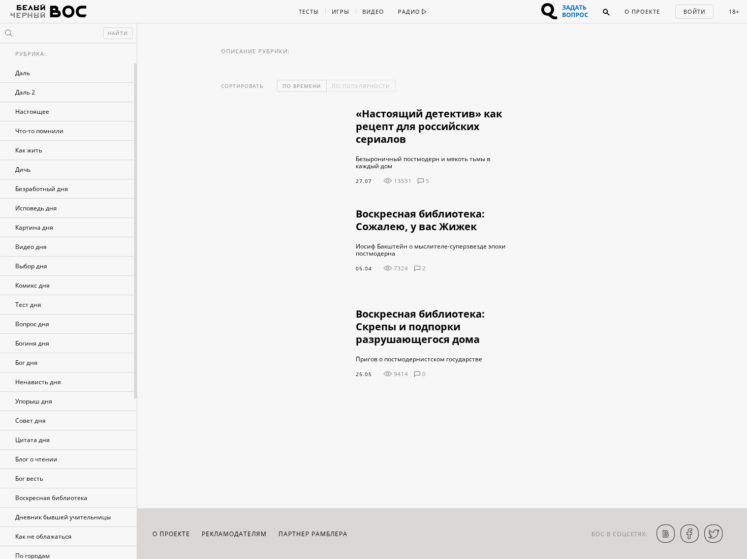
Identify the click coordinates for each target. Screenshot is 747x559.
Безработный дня (41, 188)
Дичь (22, 169)
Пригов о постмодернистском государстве (419, 359)
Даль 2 (25, 92)
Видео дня (31, 246)
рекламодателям (234, 534)
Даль (22, 73)
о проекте (171, 534)
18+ (734, 11)
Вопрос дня (32, 324)
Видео (373, 11)
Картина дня (34, 227)
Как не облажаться (43, 536)
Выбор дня (31, 266)
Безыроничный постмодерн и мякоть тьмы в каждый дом (423, 163)
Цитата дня (32, 440)
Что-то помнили (39, 131)
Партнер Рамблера (313, 534)
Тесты (309, 11)
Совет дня (30, 420)
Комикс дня (32, 285)
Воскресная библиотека (51, 497)
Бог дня (26, 362)
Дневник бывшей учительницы (63, 517)
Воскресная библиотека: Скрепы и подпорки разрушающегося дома (420, 326)
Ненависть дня (38, 382)
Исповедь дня (36, 208)
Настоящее (32, 111)
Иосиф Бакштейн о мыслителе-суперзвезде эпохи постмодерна (431, 250)
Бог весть (29, 478)
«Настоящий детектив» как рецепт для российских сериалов (429, 126)
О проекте (642, 11)
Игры (340, 11)
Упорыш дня (33, 401)
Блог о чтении (36, 459)
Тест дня (28, 304)
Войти (694, 11)
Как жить (28, 150)
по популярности (361, 85)
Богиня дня (32, 343)
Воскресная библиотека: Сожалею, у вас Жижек (420, 220)
